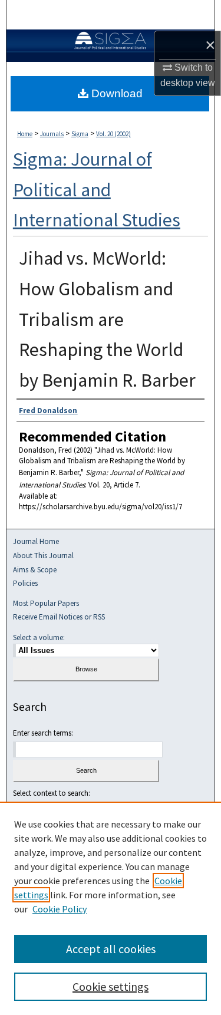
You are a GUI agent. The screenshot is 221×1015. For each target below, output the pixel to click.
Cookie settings (110, 986)
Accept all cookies (111, 948)
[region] (110, 908)
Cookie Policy (59, 909)
